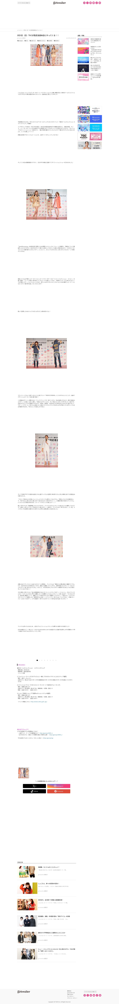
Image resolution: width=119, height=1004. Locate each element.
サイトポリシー (70, 996)
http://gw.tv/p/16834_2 (55, 735)
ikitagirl (21, 40)
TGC (27, 40)
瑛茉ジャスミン (42, 40)
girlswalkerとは (71, 992)
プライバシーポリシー (72, 998)
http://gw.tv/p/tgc (48, 738)
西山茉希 (50, 40)
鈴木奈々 (57, 40)
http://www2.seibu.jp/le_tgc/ (39, 701)
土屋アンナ (33, 40)
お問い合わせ (70, 994)
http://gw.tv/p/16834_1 (46, 733)
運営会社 (69, 990)
